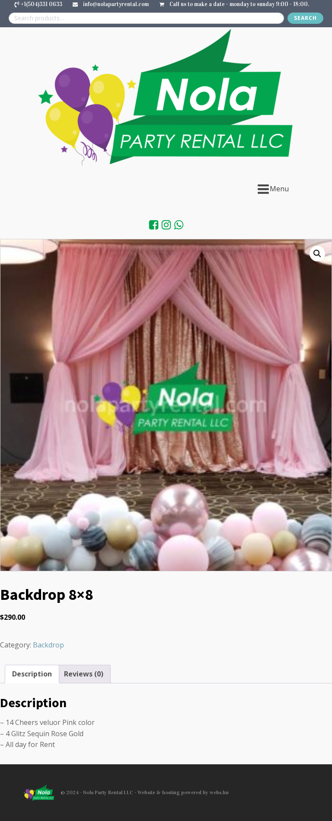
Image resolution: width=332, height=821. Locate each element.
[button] (317, 253)
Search (305, 18)
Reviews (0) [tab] (83, 674)
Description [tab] (32, 674)
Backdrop (48, 645)
